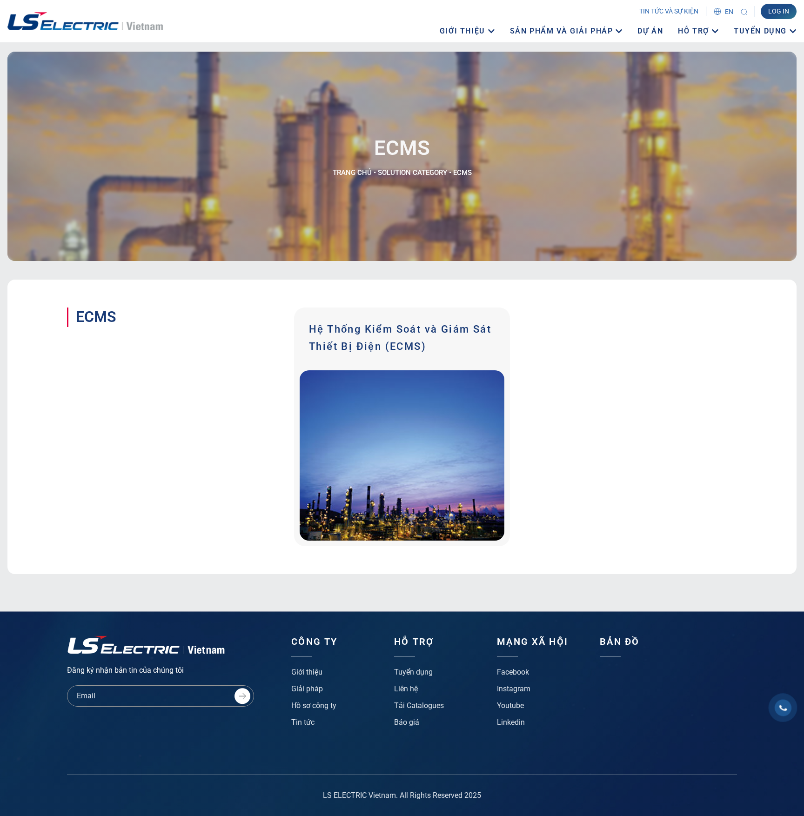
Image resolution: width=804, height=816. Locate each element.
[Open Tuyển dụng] (793, 31)
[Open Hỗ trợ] (715, 31)
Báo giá (406, 722)
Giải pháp (307, 688)
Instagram (513, 688)
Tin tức (303, 722)
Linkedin (511, 722)
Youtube (510, 705)
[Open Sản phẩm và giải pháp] (619, 31)
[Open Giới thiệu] (491, 31)
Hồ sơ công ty (313, 705)
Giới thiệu (306, 672)
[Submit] (242, 696)
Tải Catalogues (419, 705)
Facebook (513, 672)
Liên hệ (406, 688)
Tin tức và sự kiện (668, 11)
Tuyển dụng (413, 672)
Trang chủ (352, 172)
